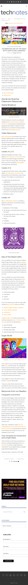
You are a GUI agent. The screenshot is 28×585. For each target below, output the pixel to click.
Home (3, 18)
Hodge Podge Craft (7, 318)
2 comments (20, 459)
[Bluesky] (11, 1)
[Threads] (20, 1)
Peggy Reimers (17, 53)
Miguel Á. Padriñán (13, 359)
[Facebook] (7, 1)
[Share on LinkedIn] (16, 461)
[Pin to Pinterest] (14, 461)
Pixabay (23, 359)
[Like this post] (9, 461)
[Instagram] (16, 1)
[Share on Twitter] (13, 461)
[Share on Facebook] (11, 461)
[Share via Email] (18, 461)
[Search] (26, 6)
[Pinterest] (18, 1)
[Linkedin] (14, 575)
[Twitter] (9, 1)
